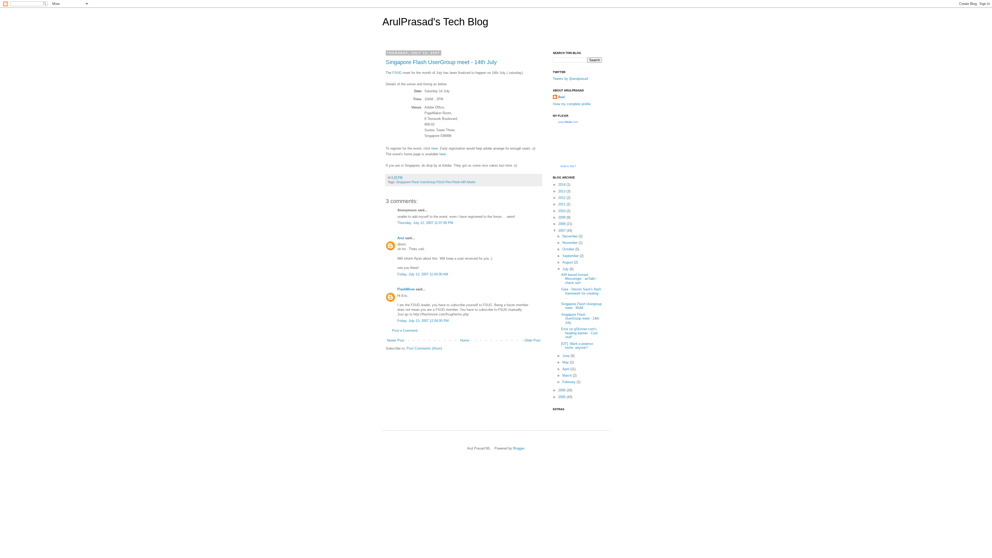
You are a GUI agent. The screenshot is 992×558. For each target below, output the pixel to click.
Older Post (532, 340)
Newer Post (395, 340)
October (568, 249)
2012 (562, 198)
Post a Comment (404, 330)
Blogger (518, 448)
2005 (562, 397)
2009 (562, 217)
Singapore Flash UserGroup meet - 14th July (441, 62)
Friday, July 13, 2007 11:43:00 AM (422, 274)
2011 (562, 204)
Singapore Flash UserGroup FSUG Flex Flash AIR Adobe (436, 182)
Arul (400, 238)
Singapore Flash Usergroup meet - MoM (581, 306)
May (566, 362)
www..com (568, 121)
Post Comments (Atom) (424, 348)
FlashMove (406, 289)
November (570, 243)
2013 (562, 191)
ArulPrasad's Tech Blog (435, 21)
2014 (562, 185)
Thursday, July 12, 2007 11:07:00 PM (425, 223)
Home (464, 340)
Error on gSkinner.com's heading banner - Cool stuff (579, 333)
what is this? (568, 166)
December (570, 236)
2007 (562, 231)
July (566, 269)
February (569, 382)
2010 (562, 211)
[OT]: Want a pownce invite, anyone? (577, 346)
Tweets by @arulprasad (570, 79)
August (568, 262)
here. (435, 148)
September (571, 256)
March (567, 375)
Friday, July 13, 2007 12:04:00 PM (423, 321)
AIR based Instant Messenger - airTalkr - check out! (579, 279)
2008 (562, 224)
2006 (562, 390)
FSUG (397, 73)
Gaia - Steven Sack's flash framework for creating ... (581, 293)
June (566, 356)
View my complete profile (572, 104)
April (566, 369)
